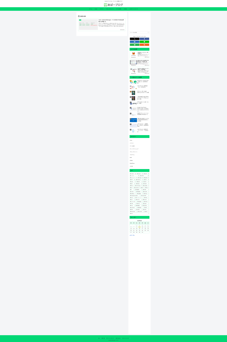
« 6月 (131, 235)
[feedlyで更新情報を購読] (134, 45)
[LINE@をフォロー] (144, 42)
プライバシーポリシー (110, 338)
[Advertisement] (139, 21)
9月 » (134, 235)
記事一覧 (103, 338)
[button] (148, 32)
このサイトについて (125, 338)
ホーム (99, 338)
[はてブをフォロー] (134, 42)
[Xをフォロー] (134, 39)
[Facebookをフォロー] (144, 39)
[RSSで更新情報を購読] (144, 45)
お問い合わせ (118, 338)
